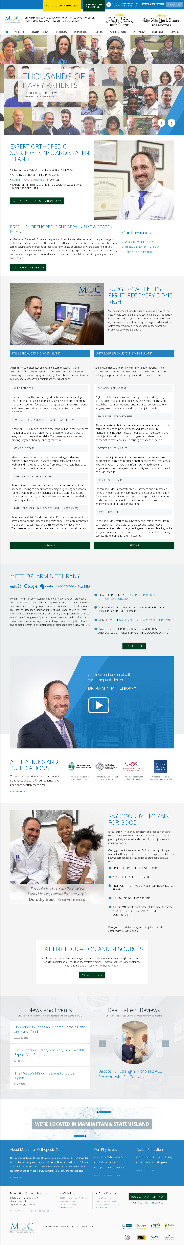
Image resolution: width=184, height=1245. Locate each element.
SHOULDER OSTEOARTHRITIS (115, 416)
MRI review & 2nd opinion (153, 1162)
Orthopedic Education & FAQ (155, 1157)
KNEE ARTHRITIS (23, 388)
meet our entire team (107, 1175)
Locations (174, 32)
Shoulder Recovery (39, 32)
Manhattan (19, 179)
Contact (93, 1226)
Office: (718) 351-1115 (104, 1204)
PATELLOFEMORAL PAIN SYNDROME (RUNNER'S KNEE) (46, 508)
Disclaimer (82, 1226)
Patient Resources (118, 32)
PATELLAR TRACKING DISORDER (32, 476)
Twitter (31, 1211)
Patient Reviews (139, 32)
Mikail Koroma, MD (107, 1162)
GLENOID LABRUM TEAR (112, 388)
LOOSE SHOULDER (109, 512)
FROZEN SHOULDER (110, 480)
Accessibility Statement (48, 1226)
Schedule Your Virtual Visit (62, 5)
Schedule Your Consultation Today (37, 201)
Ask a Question (92, 975)
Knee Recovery (60, 32)
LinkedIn (40, 1211)
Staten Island (40, 179)
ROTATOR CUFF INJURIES (112, 448)
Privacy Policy (67, 1226)
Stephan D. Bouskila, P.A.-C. (142, 247)
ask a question (145, 1170)
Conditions (98, 32)
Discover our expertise (28, 267)
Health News (157, 32)
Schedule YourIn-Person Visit (94, 5)
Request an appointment (148, 1196)
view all (50, 545)
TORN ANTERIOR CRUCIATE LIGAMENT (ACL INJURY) (44, 420)
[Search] (180, 5)
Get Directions (66, 1207)
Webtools (31, 1204)
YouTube (44, 1211)
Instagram (48, 1211)
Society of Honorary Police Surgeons (145, 620)
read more (16, 1177)
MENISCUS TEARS (24, 448)
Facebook (36, 1211)
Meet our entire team (139, 252)
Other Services (80, 32)
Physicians (19, 32)
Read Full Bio (134, 645)
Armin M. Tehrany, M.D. (139, 242)
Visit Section (17, 791)
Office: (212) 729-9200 (69, 1204)
